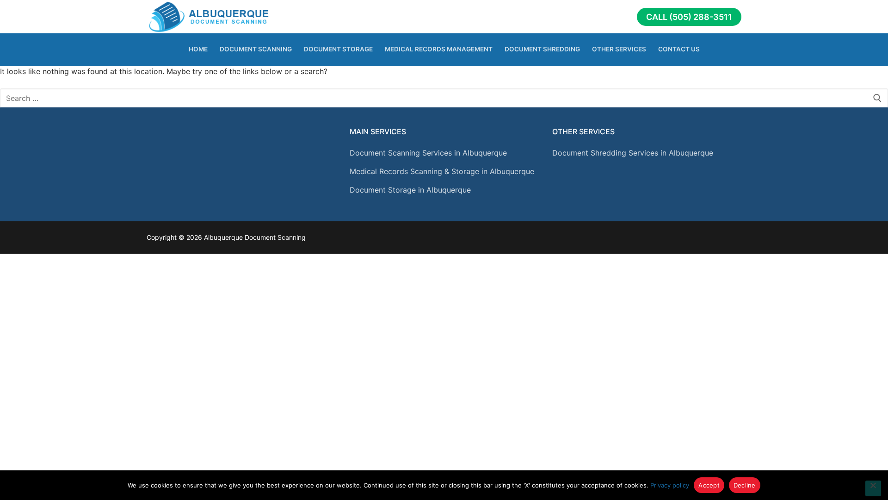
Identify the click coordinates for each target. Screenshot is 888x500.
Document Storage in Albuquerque (410, 189)
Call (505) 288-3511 (689, 17)
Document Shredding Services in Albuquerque (632, 152)
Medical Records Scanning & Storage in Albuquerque (442, 171)
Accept (709, 485)
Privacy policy (669, 485)
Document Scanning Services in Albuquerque (428, 152)
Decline (745, 485)
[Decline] (873, 488)
